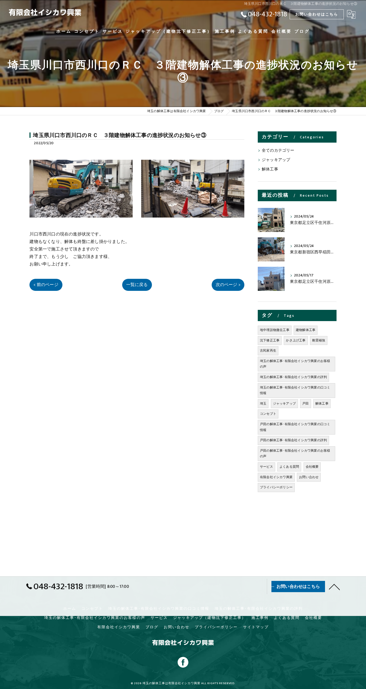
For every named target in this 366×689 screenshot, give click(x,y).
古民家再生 (268, 350)
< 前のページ (45, 284)
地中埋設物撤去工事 (274, 330)
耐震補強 (318, 340)
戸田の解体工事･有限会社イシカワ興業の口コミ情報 (295, 427)
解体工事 (270, 169)
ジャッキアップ (276, 160)
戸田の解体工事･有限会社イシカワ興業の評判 (293, 440)
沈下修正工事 (269, 340)
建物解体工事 (305, 330)
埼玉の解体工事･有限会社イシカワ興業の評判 (293, 377)
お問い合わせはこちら (316, 14)
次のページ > (228, 284)
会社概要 (312, 466)
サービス (266, 466)
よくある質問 (289, 466)
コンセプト (268, 413)
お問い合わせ (309, 477)
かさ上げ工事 (295, 340)
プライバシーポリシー (276, 487)
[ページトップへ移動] (334, 586)
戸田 (305, 403)
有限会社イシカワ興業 (276, 477)
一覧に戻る (137, 284)
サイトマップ (256, 627)
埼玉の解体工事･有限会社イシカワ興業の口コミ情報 (295, 390)
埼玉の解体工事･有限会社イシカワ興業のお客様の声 (295, 364)
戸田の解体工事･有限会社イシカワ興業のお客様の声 (295, 453)
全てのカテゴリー (278, 150)
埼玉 (263, 403)
